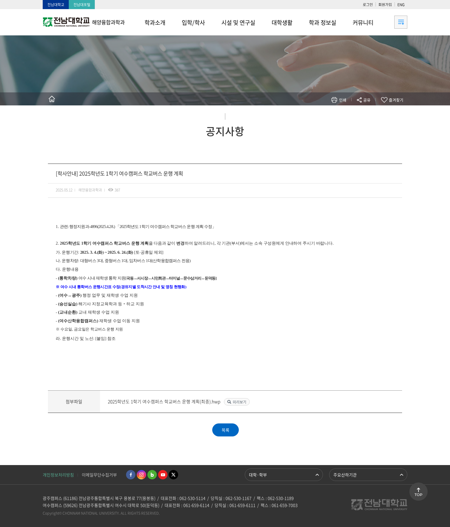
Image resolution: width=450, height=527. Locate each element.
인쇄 (342, 100)
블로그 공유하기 (344, 115)
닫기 (370, 112)
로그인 (368, 4)
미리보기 (239, 401)
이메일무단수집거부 (99, 475)
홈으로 (52, 98)
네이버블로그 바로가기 (152, 474)
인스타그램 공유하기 (351, 115)
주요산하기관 (345, 475)
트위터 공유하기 (320, 115)
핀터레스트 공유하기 (336, 115)
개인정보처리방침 (58, 475)
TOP (418, 494)
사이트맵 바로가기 (394, 22)
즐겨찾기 (396, 100)
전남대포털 (81, 4)
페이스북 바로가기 (130, 474)
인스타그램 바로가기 (141, 474)
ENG (401, 4)
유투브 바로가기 (162, 474)
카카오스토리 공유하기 (328, 115)
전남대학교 (55, 4)
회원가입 (385, 4)
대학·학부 (258, 475)
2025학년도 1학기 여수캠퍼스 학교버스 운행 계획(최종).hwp (164, 401)
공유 (367, 100)
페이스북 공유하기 (312, 115)
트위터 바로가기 (173, 474)
